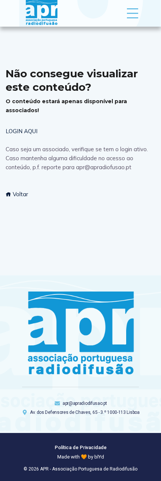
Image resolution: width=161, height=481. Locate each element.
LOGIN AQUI (21, 131)
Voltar (19, 194)
